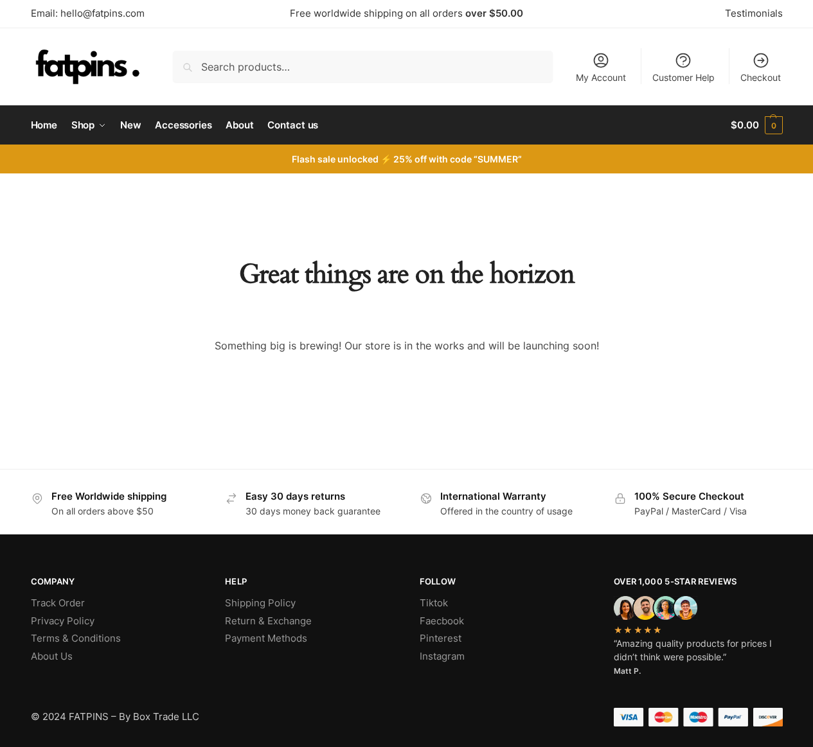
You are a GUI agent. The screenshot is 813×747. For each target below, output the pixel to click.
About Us (52, 656)
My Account (601, 77)
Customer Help (683, 77)
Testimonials (754, 13)
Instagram (442, 656)
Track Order (58, 603)
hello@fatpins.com (102, 13)
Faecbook (442, 621)
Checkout (760, 77)
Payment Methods (266, 638)
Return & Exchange (268, 621)
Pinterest (440, 638)
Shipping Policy (260, 603)
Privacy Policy (62, 621)
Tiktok (434, 603)
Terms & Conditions (76, 638)
